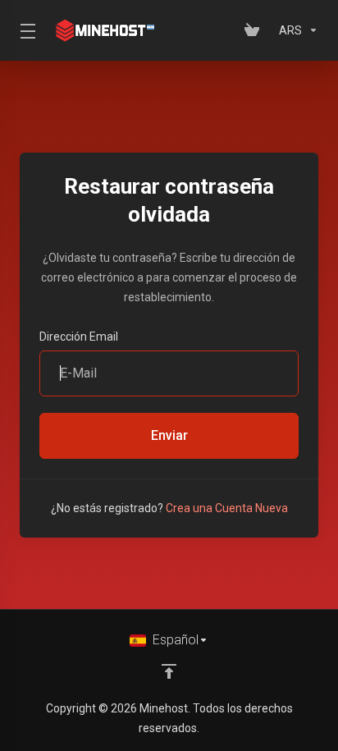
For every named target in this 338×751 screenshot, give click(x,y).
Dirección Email (78, 336)
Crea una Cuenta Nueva (227, 508)
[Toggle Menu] (25, 30)
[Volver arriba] (169, 671)
